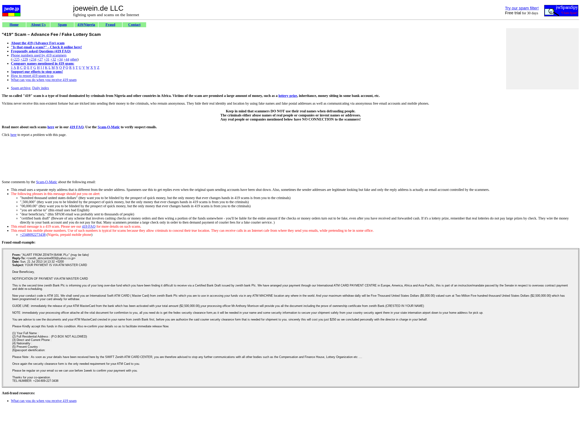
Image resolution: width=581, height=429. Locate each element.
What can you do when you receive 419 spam (43, 80)
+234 (32, 59)
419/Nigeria (86, 25)
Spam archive (20, 88)
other (73, 59)
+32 (53, 59)
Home (14, 25)
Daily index (40, 88)
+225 (16, 59)
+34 (60, 59)
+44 (66, 59)
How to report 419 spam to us (32, 76)
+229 (24, 59)
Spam (62, 25)
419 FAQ (77, 127)
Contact (134, 25)
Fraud (110, 25)
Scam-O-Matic (109, 127)
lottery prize (287, 96)
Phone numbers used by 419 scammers (38, 55)
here (50, 127)
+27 (40, 59)
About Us (38, 25)
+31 (46, 59)
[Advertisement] (542, 58)
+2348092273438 (33, 235)
